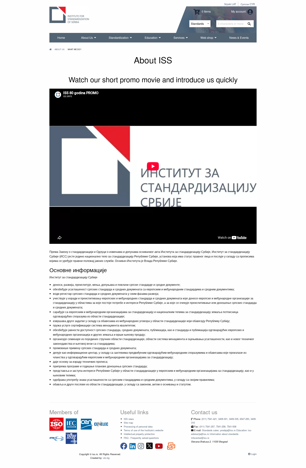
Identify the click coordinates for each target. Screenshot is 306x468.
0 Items (206, 11)
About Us (59, 49)
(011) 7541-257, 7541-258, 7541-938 (217, 426)
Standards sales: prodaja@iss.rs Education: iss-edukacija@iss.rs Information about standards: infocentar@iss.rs (221, 434)
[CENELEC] (101, 424)
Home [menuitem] (61, 38)
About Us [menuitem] (87, 38)
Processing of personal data (138, 426)
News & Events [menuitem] (239, 38)
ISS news (129, 419)
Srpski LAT (230, 4)
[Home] (50, 49)
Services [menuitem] (179, 38)
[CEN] (86, 424)
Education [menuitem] (151, 38)
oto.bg (106, 458)
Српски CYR (248, 4)
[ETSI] (56, 438)
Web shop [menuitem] (206, 38)
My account (238, 11)
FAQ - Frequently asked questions (141, 438)
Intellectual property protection (139, 434)
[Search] (249, 23)
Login (254, 454)
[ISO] (56, 424)
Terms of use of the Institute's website (143, 430)
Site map (128, 422)
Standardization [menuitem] (119, 38)
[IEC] (71, 424)
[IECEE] (71, 438)
